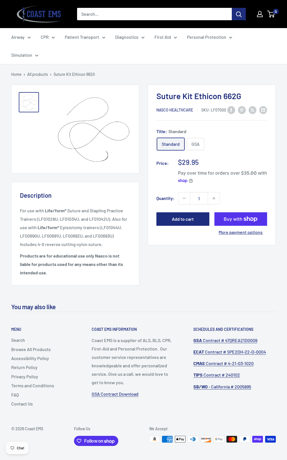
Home (16, 74)
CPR (45, 37)
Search (18, 340)
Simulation (21, 55)
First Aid (162, 37)
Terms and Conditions (32, 385)
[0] (271, 14)
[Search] (239, 14)
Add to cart (183, 219)
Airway (18, 37)
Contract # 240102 (216, 374)
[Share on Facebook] (231, 109)
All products (37, 74)
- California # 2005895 (222, 386)
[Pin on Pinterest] (242, 109)
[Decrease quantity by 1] (184, 198)
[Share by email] (263, 109)
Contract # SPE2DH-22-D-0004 (229, 351)
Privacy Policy (24, 376)
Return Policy (24, 367)
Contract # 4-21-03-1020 (223, 363)
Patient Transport (82, 37)
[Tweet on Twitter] (252, 109)
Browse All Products (31, 349)
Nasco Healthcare (174, 110)
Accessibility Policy (30, 358)
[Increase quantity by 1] (214, 198)
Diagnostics (126, 37)
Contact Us (22, 403)
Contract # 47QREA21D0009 (225, 340)
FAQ (15, 394)
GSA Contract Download (115, 394)
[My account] (260, 14)
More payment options (241, 232)
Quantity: (165, 198)
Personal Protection (206, 37)
